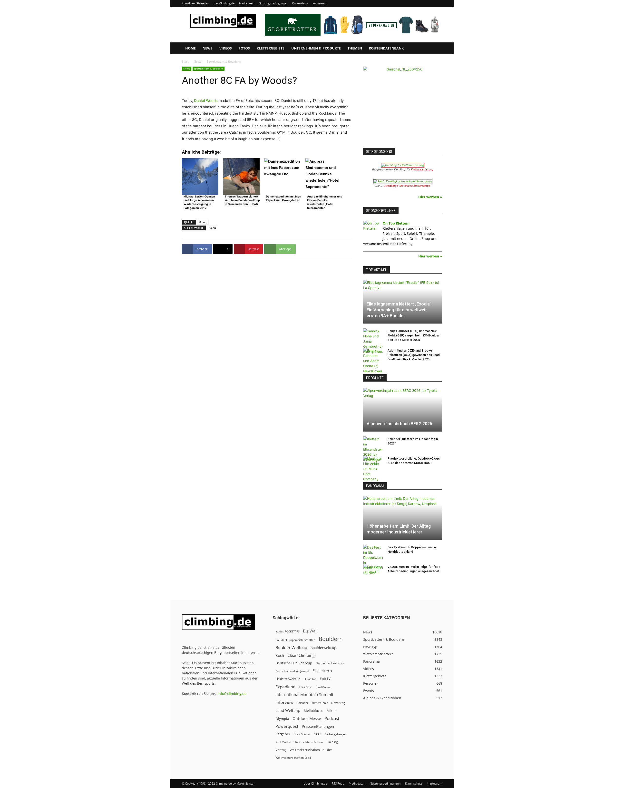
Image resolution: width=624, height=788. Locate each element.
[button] (436, 48)
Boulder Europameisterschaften (295, 640)
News (208, 48)
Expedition (285, 686)
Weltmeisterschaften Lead (293, 757)
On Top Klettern (396, 223)
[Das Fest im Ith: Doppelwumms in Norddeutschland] (373, 560)
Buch (279, 655)
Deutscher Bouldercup (293, 663)
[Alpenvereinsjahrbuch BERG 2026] (402, 410)
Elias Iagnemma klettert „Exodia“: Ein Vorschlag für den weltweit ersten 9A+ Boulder (399, 309)
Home (190, 48)
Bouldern (331, 638)
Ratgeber (282, 734)
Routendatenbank (386, 48)
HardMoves (323, 687)
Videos (225, 48)
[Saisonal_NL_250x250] (402, 106)
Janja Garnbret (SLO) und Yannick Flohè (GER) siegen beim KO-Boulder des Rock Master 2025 (413, 335)
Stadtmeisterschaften (308, 742)
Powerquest (286, 726)
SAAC (318, 734)
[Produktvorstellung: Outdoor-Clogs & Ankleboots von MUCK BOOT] (373, 469)
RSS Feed (338, 783)
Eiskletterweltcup (287, 679)
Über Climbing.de (223, 3)
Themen (355, 48)
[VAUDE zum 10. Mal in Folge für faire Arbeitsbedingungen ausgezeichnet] (373, 571)
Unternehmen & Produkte (316, 48)
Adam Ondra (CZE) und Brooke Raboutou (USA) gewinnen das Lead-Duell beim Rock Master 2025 (414, 355)
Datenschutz (300, 3)
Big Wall (310, 631)
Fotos (244, 48)
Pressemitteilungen (318, 726)
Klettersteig (338, 703)
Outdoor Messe (306, 718)
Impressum (319, 3)
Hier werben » (430, 197)
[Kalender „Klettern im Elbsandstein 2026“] (373, 449)
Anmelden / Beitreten (195, 3)
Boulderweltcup (323, 648)
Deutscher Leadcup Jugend (292, 671)
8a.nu (202, 222)
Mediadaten (246, 3)
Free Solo (305, 687)
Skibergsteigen (335, 734)
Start (185, 61)
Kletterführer (320, 703)
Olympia (282, 718)
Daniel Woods (206, 100)
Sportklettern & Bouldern (208, 68)
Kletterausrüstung (422, 169)
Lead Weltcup (287, 710)
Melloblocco (313, 710)
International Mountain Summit (304, 694)
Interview (284, 702)
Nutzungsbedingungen (273, 3)
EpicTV (325, 678)
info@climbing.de (232, 693)
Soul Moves (282, 742)
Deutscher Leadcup (330, 663)
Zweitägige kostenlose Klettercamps (407, 185)
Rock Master (302, 734)
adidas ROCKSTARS (287, 631)
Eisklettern (322, 670)
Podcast (331, 718)
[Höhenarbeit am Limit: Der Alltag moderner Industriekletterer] (402, 518)
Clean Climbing (301, 655)
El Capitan (310, 679)
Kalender (302, 703)
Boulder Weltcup (291, 647)
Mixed (332, 711)
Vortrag (280, 750)
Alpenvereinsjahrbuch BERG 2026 (399, 423)
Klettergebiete (270, 48)
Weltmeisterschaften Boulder (311, 750)
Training (332, 742)
